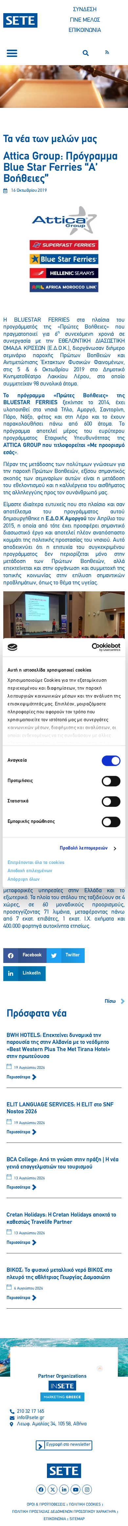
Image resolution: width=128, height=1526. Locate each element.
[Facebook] (41, 1489)
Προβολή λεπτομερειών (84, 848)
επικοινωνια (55, 1519)
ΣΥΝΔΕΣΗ (84, 10)
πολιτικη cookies (85, 1505)
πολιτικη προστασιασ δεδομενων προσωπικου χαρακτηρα (64, 1512)
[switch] (111, 781)
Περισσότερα (19, 1077)
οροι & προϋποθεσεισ (46, 1505)
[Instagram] (87, 1489)
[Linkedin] (64, 1489)
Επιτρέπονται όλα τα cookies (36, 862)
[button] (12, 53)
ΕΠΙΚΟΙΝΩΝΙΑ (85, 31)
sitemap (77, 1519)
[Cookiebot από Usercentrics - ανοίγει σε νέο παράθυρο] (92, 647)
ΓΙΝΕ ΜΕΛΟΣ (85, 20)
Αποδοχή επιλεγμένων (30, 871)
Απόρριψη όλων (24, 879)
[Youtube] (75, 1489)
